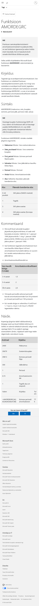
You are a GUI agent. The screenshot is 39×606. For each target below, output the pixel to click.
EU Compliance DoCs (26, 599)
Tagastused (5, 450)
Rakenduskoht (7, 32)
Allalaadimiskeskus (7, 447)
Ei (25, 413)
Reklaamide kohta (15, 599)
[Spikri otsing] (7, 2)
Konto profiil (5, 444)
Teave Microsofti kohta (8, 572)
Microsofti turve (6, 506)
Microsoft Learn (6, 539)
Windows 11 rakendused (8, 434)
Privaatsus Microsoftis (8, 575)
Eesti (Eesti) (9, 584)
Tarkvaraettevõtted (7, 556)
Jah (13, 413)
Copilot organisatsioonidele (9, 424)
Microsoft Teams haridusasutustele (11, 476)
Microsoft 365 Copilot (7, 523)
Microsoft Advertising (7, 519)
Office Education (6, 483)
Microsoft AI (5, 503)
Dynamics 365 (6, 513)
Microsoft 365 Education (8, 480)
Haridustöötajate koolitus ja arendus (11, 486)
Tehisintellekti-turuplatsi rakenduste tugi (12, 542)
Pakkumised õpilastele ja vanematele (11, 490)
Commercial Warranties (8, 460)
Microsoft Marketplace (8, 549)
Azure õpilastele (6, 493)
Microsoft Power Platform (8, 552)
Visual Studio (5, 559)
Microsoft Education (7, 470)
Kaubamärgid (5, 599)
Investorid (4, 579)
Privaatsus (21, 596)
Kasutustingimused (30, 596)
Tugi (3, 7)
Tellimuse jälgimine (7, 454)
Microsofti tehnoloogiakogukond (10, 546)
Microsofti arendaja (7, 536)
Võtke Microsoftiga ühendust (9, 596)
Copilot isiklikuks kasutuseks (9, 427)
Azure (3, 509)
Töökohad (4, 569)
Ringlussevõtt (5, 457)
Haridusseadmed (6, 473)
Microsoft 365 (5, 431)
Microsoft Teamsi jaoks (8, 526)
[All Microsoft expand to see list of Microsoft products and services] (2, 2)
